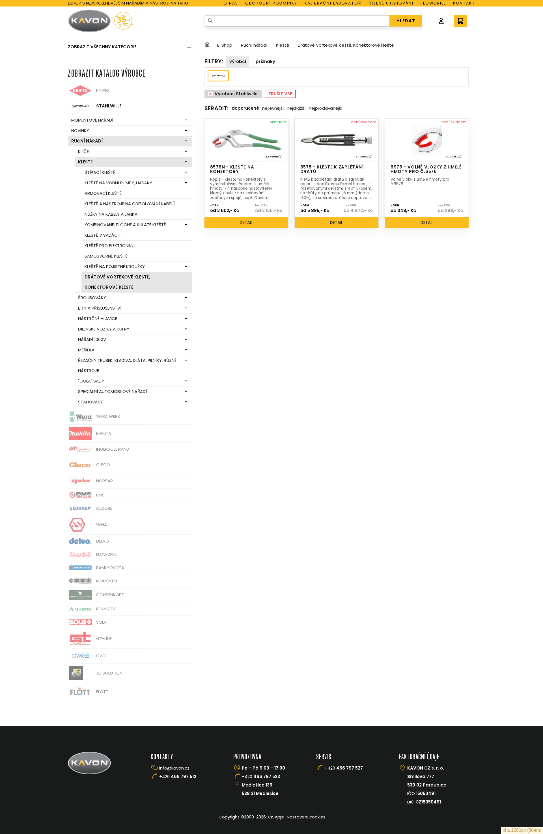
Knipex (102, 90)
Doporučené (245, 108)
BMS (100, 495)
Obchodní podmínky (271, 3)
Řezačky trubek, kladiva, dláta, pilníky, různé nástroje (127, 365)
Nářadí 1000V (92, 339)
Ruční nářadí (87, 141)
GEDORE (104, 508)
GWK (101, 656)
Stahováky (90, 402)
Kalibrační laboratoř (333, 3)
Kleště (85, 162)
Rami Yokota (110, 568)
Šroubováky (92, 298)
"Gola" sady (91, 381)
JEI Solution (109, 673)
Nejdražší (296, 108)
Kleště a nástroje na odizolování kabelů (130, 204)
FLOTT (102, 692)
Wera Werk (108, 416)
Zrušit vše (280, 94)
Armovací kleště (103, 193)
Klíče (83, 151)
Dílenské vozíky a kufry (103, 329)
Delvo (102, 541)
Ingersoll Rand (112, 449)
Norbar (104, 481)
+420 (177, 776)
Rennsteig (107, 609)
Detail (246, 222)
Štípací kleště (100, 172)
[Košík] (460, 21)
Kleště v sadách (102, 235)
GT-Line (104, 638)
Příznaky (265, 61)
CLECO (103, 465)
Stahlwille (109, 106)
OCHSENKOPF (110, 595)
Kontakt (464, 3)
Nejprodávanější (325, 108)
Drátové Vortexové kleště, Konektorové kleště (117, 282)
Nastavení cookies (306, 817)
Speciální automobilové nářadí (112, 391)
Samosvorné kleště (106, 256)
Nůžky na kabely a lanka (111, 214)
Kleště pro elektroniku (110, 246)
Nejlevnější (273, 108)
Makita (103, 433)
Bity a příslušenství (99, 308)
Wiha (101, 525)
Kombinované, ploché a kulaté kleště (125, 225)
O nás (230, 3)
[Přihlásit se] (441, 21)
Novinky (80, 130)
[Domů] (207, 45)
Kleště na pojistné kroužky (115, 266)
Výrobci (237, 61)
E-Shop (224, 45)
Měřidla (86, 350)
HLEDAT (406, 21)
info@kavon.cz (174, 768)
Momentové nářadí (92, 120)
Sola (101, 622)
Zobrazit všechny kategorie (102, 47)
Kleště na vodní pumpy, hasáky (118, 183)
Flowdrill (433, 3)
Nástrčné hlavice (97, 318)
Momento (106, 581)
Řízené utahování (391, 3)
